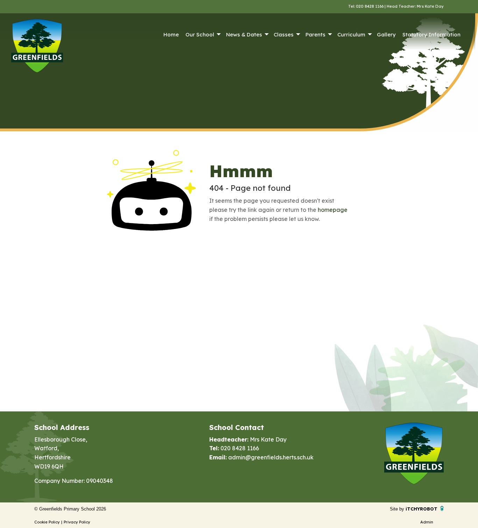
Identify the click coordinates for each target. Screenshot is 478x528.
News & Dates (244, 34)
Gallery (386, 34)
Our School (199, 34)
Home (171, 34)
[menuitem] (171, 34)
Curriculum (351, 34)
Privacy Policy (77, 522)
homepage (332, 209)
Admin (426, 522)
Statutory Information (431, 34)
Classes (284, 34)
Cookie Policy (47, 522)
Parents (315, 34)
